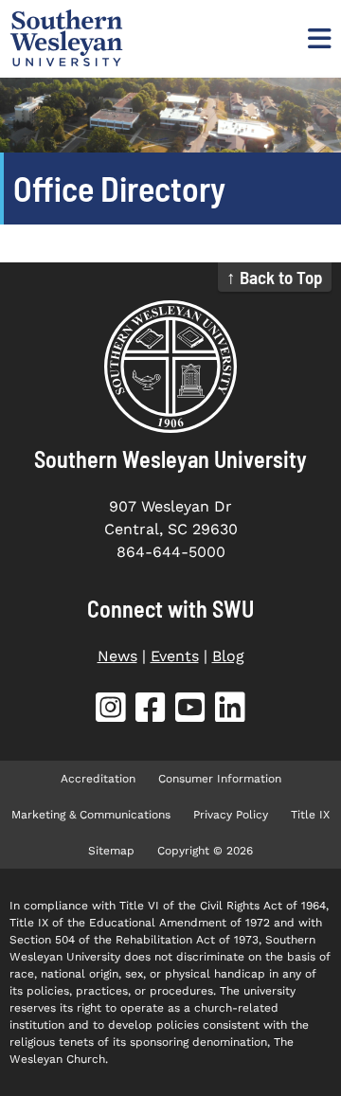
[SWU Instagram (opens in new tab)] (111, 711)
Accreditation (98, 778)
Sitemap (111, 850)
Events (175, 656)
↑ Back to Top (274, 277)
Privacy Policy (230, 814)
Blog (228, 656)
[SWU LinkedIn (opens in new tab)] (230, 711)
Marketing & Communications (90, 814)
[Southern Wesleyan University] (170, 366)
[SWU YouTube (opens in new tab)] (190, 711)
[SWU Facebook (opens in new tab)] (150, 711)
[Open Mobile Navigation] (317, 38)
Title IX (310, 814)
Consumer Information (219, 778)
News (117, 656)
